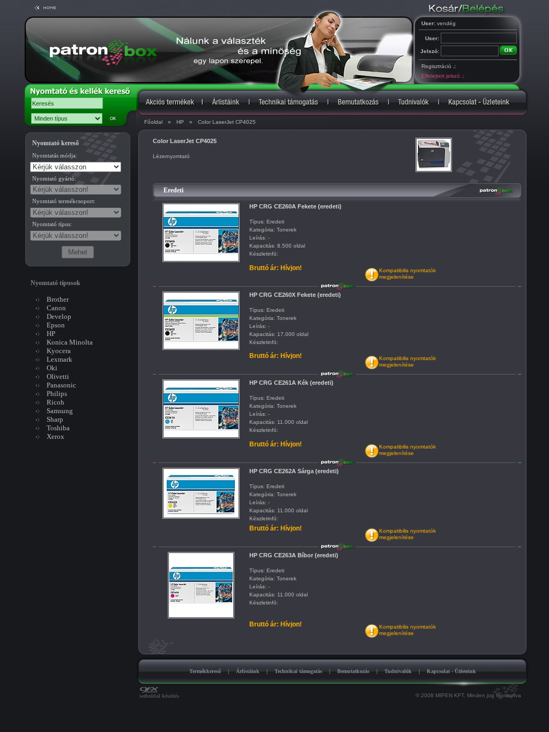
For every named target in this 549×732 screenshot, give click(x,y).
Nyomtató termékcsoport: (63, 201)
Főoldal (153, 122)
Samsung (60, 411)
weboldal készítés (159, 696)
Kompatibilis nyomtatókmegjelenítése (407, 273)
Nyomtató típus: (52, 224)
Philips (57, 394)
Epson (56, 325)
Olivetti (58, 376)
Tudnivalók (398, 671)
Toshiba (58, 428)
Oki (52, 368)
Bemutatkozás (353, 671)
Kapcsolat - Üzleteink (451, 671)
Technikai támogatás (298, 671)
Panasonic (61, 385)
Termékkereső (205, 671)
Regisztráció (438, 66)
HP (180, 122)
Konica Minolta (70, 342)
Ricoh (55, 402)
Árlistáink (247, 671)
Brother (58, 299)
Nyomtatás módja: (54, 155)
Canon (56, 308)
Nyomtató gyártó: (54, 178)
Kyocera (59, 351)
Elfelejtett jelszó (442, 76)
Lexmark (59, 359)
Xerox (55, 436)
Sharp (55, 419)
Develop (59, 316)
